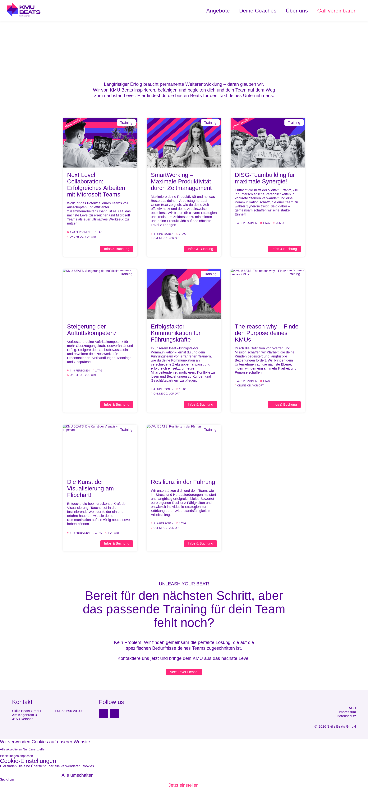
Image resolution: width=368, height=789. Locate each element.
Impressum (347, 712)
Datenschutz (346, 716)
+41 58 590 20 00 (68, 711)
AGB (352, 708)
